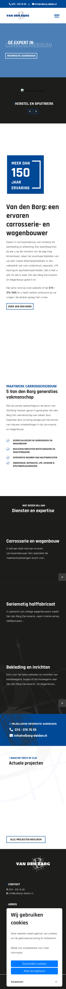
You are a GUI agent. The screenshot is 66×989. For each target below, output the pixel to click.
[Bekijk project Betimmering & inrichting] (33, 801)
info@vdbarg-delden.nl (46, 4)
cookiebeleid (30, 948)
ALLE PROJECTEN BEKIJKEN (26, 839)
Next (36, 111)
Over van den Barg (20, 306)
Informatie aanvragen (21, 55)
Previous (30, 111)
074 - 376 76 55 (19, 4)
